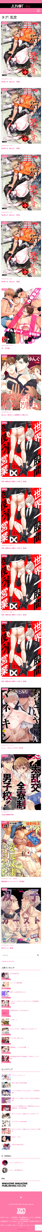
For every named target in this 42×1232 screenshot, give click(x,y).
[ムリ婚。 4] (6, 1022)
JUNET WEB (18, 1204)
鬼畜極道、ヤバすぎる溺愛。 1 (19, 1047)
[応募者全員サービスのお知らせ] (6, 1013)
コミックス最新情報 (16, 983)
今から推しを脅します (16, 1038)
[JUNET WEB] (21, 5)
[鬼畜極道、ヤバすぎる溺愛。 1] (6, 1050)
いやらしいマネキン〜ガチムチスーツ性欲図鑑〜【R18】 (24, 1002)
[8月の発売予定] (6, 976)
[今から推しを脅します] (6, 1040)
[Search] (37, 955)
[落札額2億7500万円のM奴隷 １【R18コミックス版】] (6, 1059)
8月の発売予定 (14, 973)
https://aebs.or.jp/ (22, 1229)
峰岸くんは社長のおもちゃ (18, 992)
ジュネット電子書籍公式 (15, 1170)
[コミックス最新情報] (6, 985)
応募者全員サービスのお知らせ (19, 1010)
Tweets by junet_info (8, 961)
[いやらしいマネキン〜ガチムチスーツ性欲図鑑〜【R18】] (6, 1003)
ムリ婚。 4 (13, 1020)
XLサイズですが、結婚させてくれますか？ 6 (23, 1029)
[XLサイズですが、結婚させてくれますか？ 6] (6, 1031)
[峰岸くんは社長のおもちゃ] (6, 994)
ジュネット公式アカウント (16, 1163)
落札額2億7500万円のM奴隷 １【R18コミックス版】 (24, 1057)
